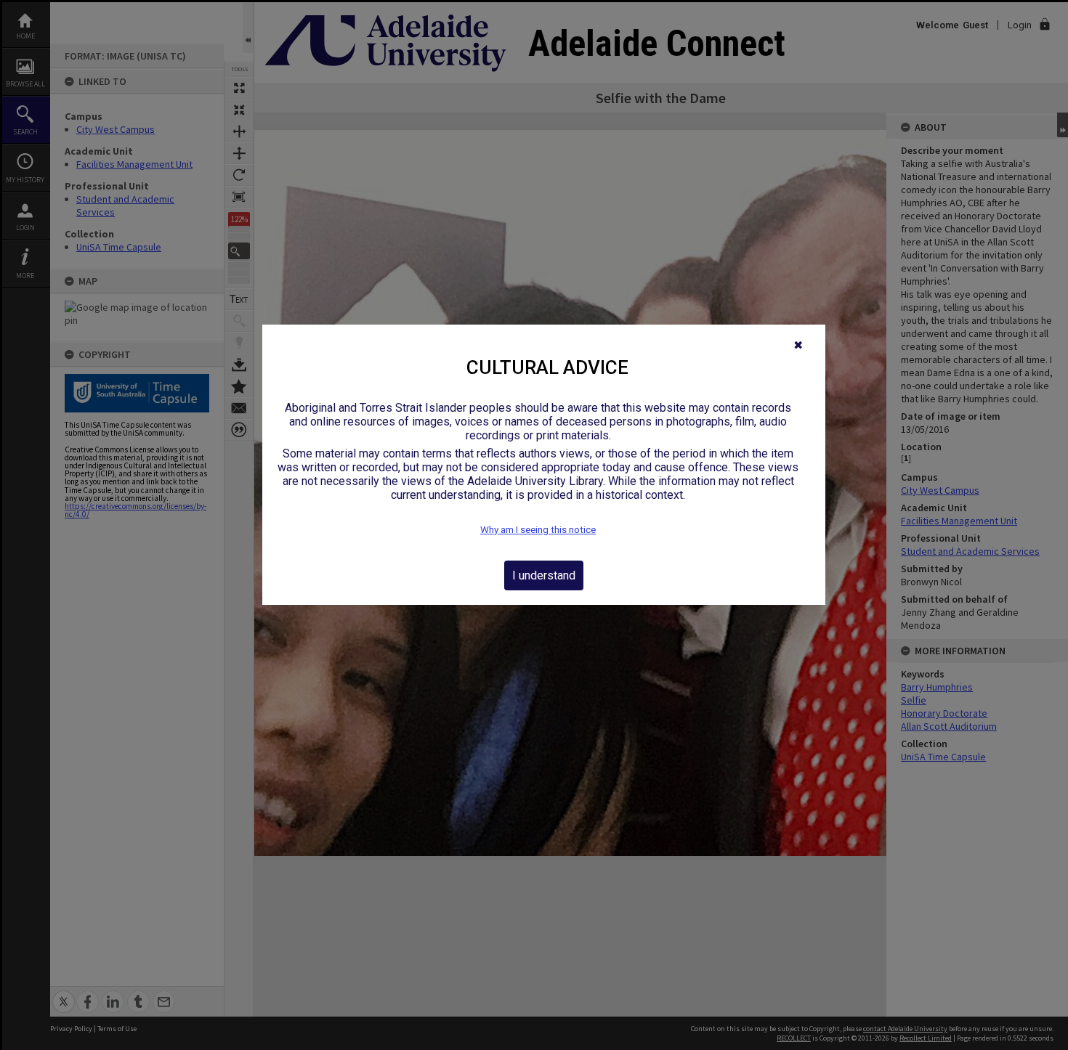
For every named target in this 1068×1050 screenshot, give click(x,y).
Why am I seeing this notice (538, 529)
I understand (543, 575)
